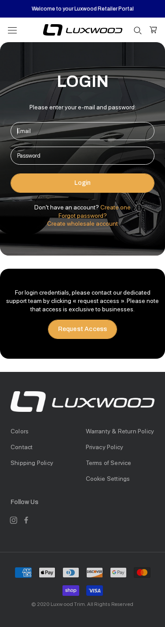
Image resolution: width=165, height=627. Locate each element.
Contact (22, 447)
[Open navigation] (12, 29)
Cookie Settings (108, 479)
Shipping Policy (32, 463)
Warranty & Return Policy (120, 431)
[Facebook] (26, 520)
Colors (20, 431)
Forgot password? (83, 215)
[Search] (138, 30)
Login (82, 183)
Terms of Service (109, 463)
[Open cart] (153, 29)
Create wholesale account (82, 223)
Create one (115, 207)
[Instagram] (13, 520)
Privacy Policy (105, 447)
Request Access (82, 329)
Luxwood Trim (68, 604)
